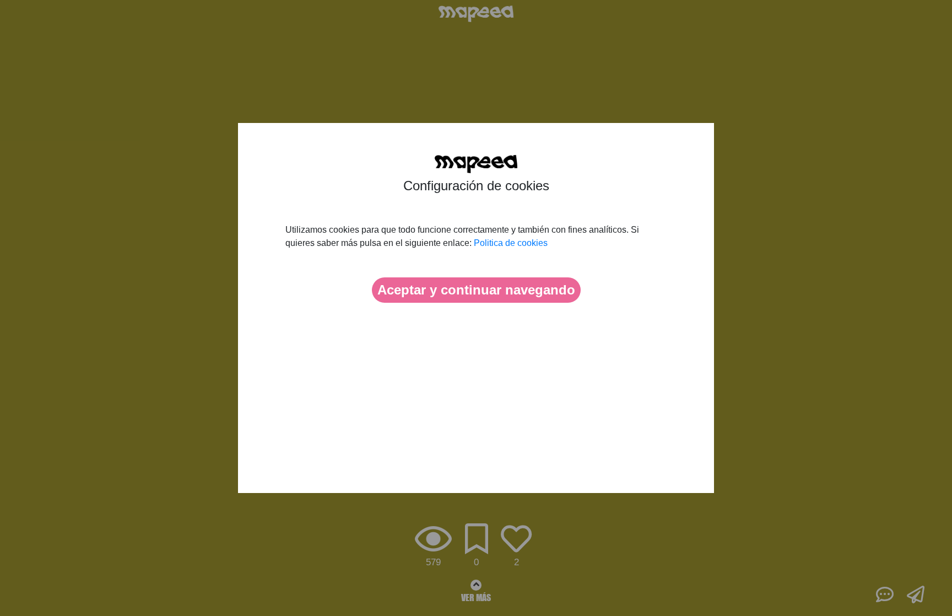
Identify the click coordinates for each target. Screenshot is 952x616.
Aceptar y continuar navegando (476, 289)
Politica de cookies (511, 243)
